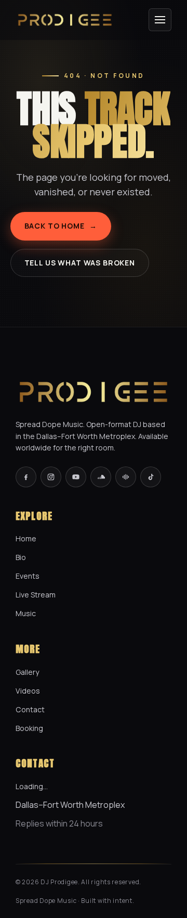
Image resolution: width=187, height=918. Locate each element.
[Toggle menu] (160, 19)
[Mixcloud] (125, 477)
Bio (21, 557)
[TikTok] (150, 477)
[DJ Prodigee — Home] (65, 19)
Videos (28, 691)
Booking (29, 728)
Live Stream (36, 595)
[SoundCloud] (100, 477)
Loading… (32, 786)
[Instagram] (51, 477)
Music (26, 613)
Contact (30, 709)
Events (27, 576)
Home (26, 538)
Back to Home (61, 226)
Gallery (27, 672)
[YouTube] (75, 477)
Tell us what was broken (79, 263)
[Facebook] (26, 477)
